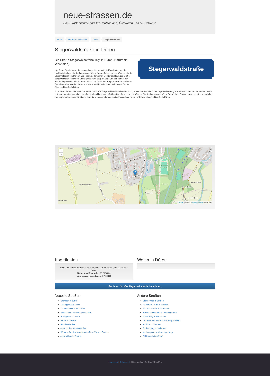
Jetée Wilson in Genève (71, 336)
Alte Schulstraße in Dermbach (156, 308)
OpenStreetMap (197, 202)
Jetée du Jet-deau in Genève (73, 328)
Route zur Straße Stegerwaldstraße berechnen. (135, 286)
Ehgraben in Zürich (68, 300)
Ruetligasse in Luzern (70, 316)
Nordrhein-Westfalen (77, 39)
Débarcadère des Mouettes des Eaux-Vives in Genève (84, 332)
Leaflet (180, 202)
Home (59, 39)
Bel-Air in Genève (68, 320)
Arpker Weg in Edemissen (154, 316)
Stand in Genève (67, 324)
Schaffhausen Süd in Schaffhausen (75, 312)
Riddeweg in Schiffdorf (153, 336)
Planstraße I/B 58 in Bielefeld (155, 304)
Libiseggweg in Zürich (70, 304)
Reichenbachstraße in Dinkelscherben (160, 312)
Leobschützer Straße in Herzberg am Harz (162, 320)
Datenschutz (125, 362)
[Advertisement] (135, 122)
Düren (95, 39)
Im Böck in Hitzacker (152, 324)
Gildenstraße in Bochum (153, 300)
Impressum (113, 362)
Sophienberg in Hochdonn (154, 328)
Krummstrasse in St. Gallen (72, 308)
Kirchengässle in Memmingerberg (158, 332)
